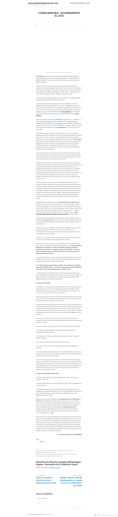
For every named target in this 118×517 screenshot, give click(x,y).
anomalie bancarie (41, 454)
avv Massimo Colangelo (51, 454)
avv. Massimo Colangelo (62, 454)
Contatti (87, 3)
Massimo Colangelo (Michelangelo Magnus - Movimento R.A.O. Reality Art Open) (55, 450)
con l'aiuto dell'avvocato (41, 456)
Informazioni (81, 3)
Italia (44, 82)
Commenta (77, 507)
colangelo (74, 454)
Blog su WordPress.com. (49, 514)
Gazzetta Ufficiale (59, 123)
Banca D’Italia (72, 121)
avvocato (70, 454)
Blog (75, 3)
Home (71, 3)
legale (48, 456)
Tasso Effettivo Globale (45, 121)
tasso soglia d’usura (58, 113)
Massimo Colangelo (55, 456)
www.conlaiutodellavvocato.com (43, 3)
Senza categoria (51, 452)
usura (68, 80)
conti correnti (74, 98)
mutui (37, 100)
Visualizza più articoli (54, 467)
